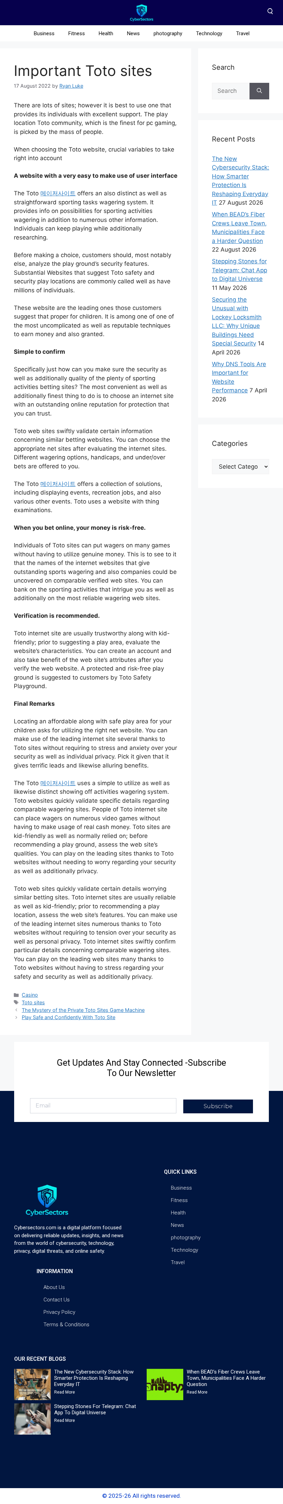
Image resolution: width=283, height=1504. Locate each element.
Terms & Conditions (66, 1324)
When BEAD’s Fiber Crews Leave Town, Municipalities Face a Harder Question (226, 1378)
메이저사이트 (58, 193)
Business (44, 33)
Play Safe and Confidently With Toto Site (68, 1017)
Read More (64, 1392)
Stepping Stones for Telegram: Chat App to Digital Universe (239, 270)
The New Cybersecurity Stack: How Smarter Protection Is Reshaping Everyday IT (94, 1378)
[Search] (259, 91)
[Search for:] (231, 91)
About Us (54, 1287)
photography (168, 33)
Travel (243, 33)
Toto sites (33, 1002)
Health (106, 33)
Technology (209, 33)
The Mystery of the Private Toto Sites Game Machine (83, 1010)
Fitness (76, 33)
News (133, 33)
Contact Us (56, 1300)
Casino (30, 995)
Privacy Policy (59, 1312)
